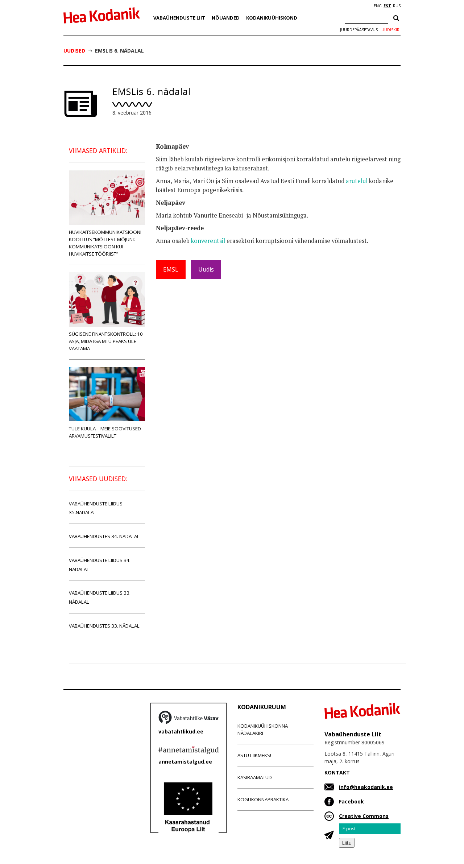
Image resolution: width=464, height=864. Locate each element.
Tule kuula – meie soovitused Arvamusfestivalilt (105, 432)
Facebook (351, 801)
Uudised (74, 50)
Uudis (206, 269)
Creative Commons (364, 816)
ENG (378, 5)
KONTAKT (337, 772)
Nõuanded (226, 18)
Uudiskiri (391, 29)
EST (387, 5)
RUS (397, 5)
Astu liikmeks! (254, 755)
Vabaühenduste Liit (179, 18)
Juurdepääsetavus (359, 29)
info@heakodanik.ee (366, 787)
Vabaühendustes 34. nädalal (104, 536)
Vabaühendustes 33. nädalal (104, 626)
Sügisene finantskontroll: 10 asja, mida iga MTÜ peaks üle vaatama (106, 341)
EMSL (170, 269)
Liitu (347, 842)
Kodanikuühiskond (271, 18)
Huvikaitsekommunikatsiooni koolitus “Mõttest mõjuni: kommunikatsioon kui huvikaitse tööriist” (105, 243)
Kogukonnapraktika (263, 799)
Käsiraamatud (254, 777)
